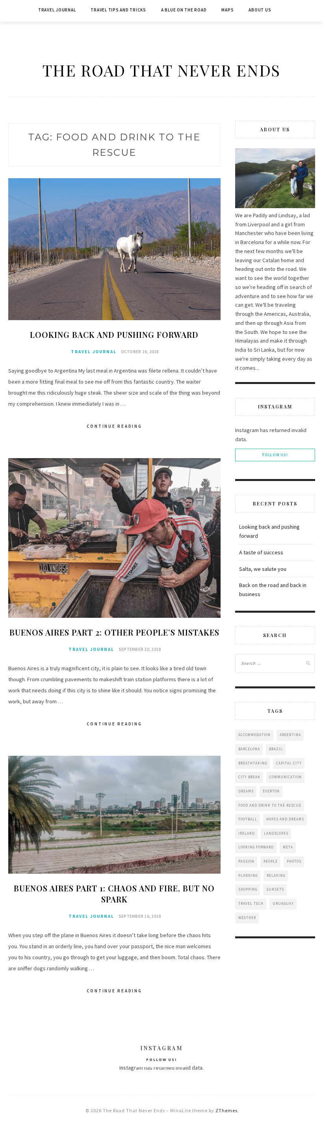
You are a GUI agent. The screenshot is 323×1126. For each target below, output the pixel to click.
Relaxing (276, 875)
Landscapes (276, 833)
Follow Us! (275, 454)
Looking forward (256, 847)
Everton (271, 791)
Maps (227, 10)
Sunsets (275, 889)
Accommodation (254, 735)
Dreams (246, 791)
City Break (249, 777)
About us (260, 10)
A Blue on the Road (184, 10)
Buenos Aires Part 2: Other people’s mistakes (114, 632)
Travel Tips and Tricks (118, 10)
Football (247, 819)
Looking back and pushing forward (114, 334)
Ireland (246, 833)
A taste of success (261, 552)
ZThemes (226, 1110)
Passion (246, 861)
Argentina (290, 735)
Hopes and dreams (285, 819)
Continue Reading (114, 426)
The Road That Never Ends (161, 70)
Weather (247, 917)
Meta (288, 847)
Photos (294, 861)
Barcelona (249, 749)
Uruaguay (283, 903)
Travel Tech (251, 903)
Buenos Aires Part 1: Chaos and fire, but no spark (114, 893)
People (271, 861)
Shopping (247, 889)
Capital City (289, 763)
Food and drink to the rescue (269, 805)
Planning (248, 875)
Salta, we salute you (262, 568)
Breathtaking (252, 763)
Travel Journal (57, 10)
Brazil (276, 749)
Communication (285, 777)
